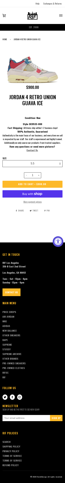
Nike (4, 321)
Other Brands (10, 358)
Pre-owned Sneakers (14, 363)
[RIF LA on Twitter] (5, 397)
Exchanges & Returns (52, 3)
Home (4, 39)
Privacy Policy (10, 451)
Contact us (11, 292)
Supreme (7, 344)
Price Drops (9, 312)
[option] (32, 27)
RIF (4, 377)
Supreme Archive (12, 354)
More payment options (33, 201)
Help (38, 3)
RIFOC (5, 372)
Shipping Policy (11, 446)
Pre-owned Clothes (13, 368)
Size (4, 158)
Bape (5, 340)
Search (6, 441)
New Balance (9, 330)
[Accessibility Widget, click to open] (58, 241)
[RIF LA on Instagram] (19, 397)
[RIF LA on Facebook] (12, 397)
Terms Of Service (12, 455)
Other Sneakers (11, 335)
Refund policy (10, 465)
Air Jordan (8, 316)
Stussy (6, 349)
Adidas (6, 326)
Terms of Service (12, 460)
